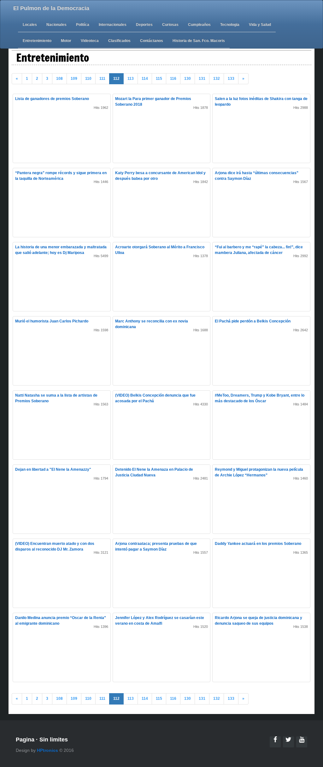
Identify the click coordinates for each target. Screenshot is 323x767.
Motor (66, 40)
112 (116, 78)
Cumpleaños (199, 24)
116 (173, 78)
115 (159, 78)
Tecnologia (229, 24)
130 (187, 78)
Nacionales (56, 24)
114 (145, 78)
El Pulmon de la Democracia (51, 8)
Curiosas (170, 24)
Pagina (25, 739)
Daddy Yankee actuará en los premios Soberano (258, 543)
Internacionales (112, 24)
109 (74, 78)
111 (102, 78)
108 (59, 78)
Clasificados (119, 40)
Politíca (82, 24)
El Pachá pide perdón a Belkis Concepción (253, 321)
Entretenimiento (37, 40)
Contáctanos (151, 40)
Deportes (144, 24)
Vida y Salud (260, 24)
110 (88, 78)
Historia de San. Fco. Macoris (199, 40)
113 (130, 78)
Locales (30, 24)
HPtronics (47, 750)
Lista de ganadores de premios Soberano (52, 99)
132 (216, 78)
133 (231, 78)
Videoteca (90, 40)
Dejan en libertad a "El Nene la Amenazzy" (53, 469)
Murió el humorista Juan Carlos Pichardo (51, 321)
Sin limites (53, 739)
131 (202, 78)
